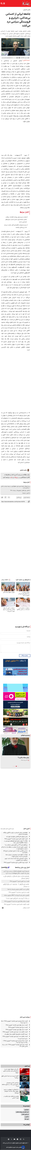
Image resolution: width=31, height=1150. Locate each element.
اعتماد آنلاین (9, 1143)
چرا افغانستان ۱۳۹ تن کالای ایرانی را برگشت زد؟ (16, 845)
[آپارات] (8, 1139)
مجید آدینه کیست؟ (22, 1039)
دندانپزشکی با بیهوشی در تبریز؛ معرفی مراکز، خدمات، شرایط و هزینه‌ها (11, 1091)
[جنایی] (15, 722)
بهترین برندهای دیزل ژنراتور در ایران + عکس (11, 1097)
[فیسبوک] (5, 497)
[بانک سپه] (15, 705)
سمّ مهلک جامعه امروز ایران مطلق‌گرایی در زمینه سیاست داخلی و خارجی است (15, 487)
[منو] (4, 3)
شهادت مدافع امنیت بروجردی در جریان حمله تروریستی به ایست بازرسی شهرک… (16, 855)
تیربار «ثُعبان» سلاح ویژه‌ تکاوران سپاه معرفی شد (15, 1034)
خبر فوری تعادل (25, 1114)
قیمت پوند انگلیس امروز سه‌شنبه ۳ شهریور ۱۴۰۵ (15, 862)
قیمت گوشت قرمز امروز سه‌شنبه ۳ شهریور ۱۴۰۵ (15, 839)
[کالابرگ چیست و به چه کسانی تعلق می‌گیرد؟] (25, 1078)
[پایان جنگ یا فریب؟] (15, 746)
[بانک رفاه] (15, 730)
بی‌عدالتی (19, 497)
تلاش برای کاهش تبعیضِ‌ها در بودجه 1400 (19, 490)
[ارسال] (19, 58)
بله (11, 477)
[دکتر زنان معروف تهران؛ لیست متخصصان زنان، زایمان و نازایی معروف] (25, 1071)
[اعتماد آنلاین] (26, 3)
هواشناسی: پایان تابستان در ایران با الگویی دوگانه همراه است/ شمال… (15, 833)
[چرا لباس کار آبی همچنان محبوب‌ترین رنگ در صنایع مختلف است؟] (25, 1085)
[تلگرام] (2, 497)
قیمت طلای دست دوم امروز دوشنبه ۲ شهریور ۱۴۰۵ (15, 1036)
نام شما (28, 631)
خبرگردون (26, 1109)
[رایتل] (15, 696)
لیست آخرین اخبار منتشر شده (7, 829)
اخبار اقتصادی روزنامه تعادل (22, 1112)
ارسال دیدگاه (25, 655)
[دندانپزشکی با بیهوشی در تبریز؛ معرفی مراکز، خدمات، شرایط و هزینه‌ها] (25, 1092)
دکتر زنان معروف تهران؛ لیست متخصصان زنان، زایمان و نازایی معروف (11, 1071)
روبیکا (16, 477)
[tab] (17, 766)
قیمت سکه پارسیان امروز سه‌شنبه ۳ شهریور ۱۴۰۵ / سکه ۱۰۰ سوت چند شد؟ (15, 1041)
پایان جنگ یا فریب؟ (23, 758)
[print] (17, 58)
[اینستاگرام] (19, 1139)
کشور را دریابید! (25, 493)
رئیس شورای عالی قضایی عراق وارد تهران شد (16, 836)
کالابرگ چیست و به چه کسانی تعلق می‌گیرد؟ (10, 1077)
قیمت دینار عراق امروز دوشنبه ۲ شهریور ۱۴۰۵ (16, 1029)
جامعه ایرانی (27, 497)
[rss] (22, 1139)
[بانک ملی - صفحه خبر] (15, 663)
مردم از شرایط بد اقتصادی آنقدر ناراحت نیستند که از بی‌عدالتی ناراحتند (15, 226)
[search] (1, 3)
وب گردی (27, 1066)
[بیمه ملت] (15, 671)
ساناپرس (27, 1117)
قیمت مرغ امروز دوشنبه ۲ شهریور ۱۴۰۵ (17, 1027)
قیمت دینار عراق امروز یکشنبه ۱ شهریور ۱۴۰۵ (16, 1025)
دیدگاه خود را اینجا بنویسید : (23, 643)
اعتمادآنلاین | (26, 60)
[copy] (28, 501)
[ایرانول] (15, 713)
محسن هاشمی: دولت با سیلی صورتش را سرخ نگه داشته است (15, 851)
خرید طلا (27, 1119)
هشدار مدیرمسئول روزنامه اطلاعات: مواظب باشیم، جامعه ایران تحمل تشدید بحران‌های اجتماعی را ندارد (16, 219)
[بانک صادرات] (15, 688)
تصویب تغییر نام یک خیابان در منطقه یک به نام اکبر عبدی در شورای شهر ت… (14, 848)
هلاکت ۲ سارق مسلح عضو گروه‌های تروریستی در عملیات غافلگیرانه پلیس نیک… (15, 842)
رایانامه (28, 637)
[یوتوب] (13, 1139)
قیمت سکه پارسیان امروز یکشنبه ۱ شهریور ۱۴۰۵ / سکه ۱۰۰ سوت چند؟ (14, 1022)
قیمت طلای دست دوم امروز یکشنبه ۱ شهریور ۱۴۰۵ (15, 1032)
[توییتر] (9, 497)
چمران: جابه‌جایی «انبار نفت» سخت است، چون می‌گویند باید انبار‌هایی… (16, 859)
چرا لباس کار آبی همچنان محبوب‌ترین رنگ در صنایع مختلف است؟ (10, 1084)
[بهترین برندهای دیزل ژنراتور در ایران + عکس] (25, 1098)
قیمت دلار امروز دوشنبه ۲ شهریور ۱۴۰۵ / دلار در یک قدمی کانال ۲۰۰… (14, 1045)
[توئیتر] (10, 1139)
